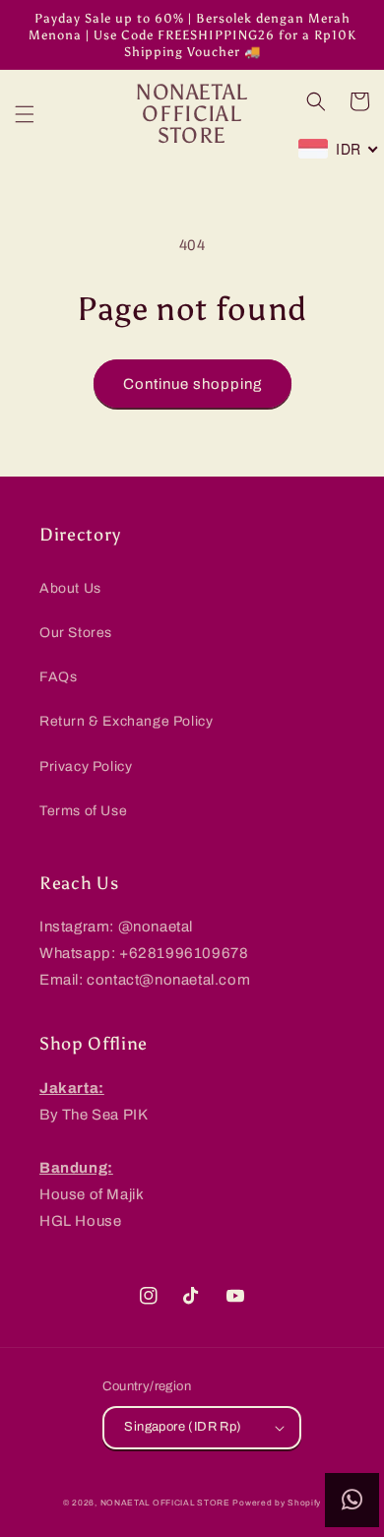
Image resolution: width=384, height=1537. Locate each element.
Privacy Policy (85, 766)
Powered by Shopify (276, 1503)
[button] (24, 114)
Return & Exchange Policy (126, 721)
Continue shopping (192, 384)
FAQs (58, 677)
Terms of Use (83, 810)
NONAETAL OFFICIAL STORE (165, 1503)
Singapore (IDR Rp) (182, 1427)
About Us (70, 588)
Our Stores (75, 632)
